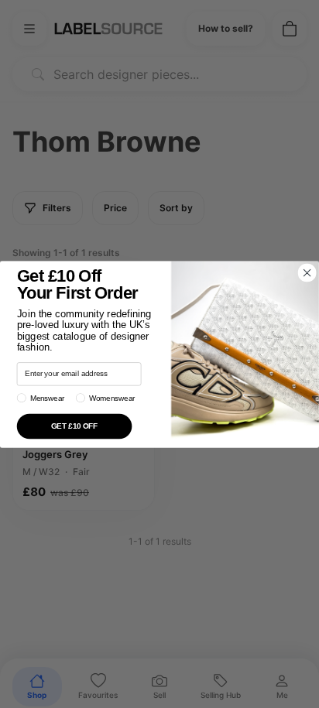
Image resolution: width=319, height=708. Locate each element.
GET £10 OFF (74, 425)
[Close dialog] (307, 273)
